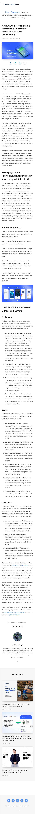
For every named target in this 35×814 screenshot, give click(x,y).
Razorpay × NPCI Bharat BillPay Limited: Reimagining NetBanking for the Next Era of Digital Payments (17, 738)
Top (18, 810)
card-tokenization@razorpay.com (14, 612)
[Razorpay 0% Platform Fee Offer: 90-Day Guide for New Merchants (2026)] (17, 691)
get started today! (14, 615)
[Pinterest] (22, 626)
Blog (7, 12)
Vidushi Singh (17, 644)
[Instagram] (17, 800)
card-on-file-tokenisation (17, 622)
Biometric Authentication (20, 565)
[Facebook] (8, 800)
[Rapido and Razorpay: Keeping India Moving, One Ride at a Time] (17, 757)
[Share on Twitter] (15, 62)
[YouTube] (21, 800)
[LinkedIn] (20, 62)
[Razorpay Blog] (12, 4)
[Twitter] (13, 800)
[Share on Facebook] (10, 62)
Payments (15, 12)
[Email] (24, 62)
